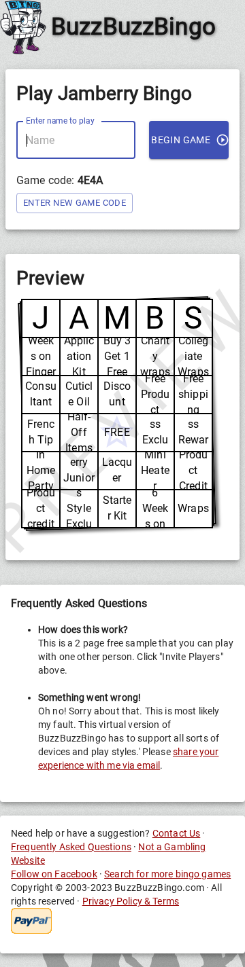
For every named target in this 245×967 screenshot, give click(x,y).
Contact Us (176, 833)
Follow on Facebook (54, 874)
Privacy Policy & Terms (130, 901)
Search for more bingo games (167, 874)
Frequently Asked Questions (71, 846)
